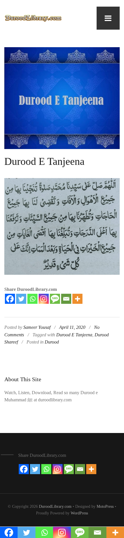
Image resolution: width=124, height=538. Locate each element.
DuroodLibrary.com (55, 506)
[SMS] (55, 299)
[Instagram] (44, 299)
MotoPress (105, 506)
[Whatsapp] (32, 299)
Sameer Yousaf (36, 327)
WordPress (79, 513)
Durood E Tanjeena (44, 161)
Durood (52, 341)
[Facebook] (10, 299)
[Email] (66, 299)
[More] (77, 299)
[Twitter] (21, 299)
